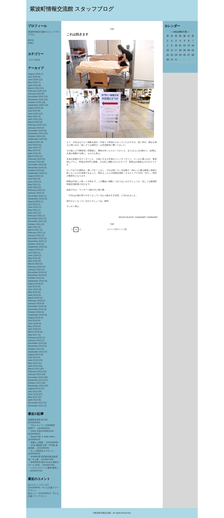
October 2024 (34, 136)
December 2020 (35, 238)
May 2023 (32, 184)
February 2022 (35, 215)
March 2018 (33, 332)
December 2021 (35, 218)
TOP (112, 29)
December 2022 (35, 196)
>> (80, 229)
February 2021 (35, 232)
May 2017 (32, 335)
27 (188, 55)
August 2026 (34, 74)
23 (172, 55)
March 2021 (33, 230)
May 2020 (32, 258)
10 (176, 45)
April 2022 (33, 213)
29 (167, 59)
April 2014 (33, 366)
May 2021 (32, 227)
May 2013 (32, 397)
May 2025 (32, 116)
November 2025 (35, 99)
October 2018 (34, 312)
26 (184, 55)
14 (193, 45)
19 (184, 50)
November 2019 (35, 275)
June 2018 (33, 323)
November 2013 (35, 380)
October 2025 (34, 102)
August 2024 (34, 142)
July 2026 (32, 77)
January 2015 (34, 340)
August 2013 (34, 388)
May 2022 (32, 210)
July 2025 (32, 111)
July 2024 (32, 145)
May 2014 (32, 363)
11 (180, 45)
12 (184, 45)
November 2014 (35, 346)
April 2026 (33, 85)
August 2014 (34, 354)
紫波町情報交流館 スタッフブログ (72, 9)
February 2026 (35, 91)
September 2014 (36, 352)
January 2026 (34, 94)
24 (176, 55)
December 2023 (35, 164)
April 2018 (33, 329)
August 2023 (34, 176)
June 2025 (33, 113)
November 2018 (35, 309)
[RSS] (30, 40)
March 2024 (33, 156)
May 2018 (32, 326)
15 (167, 50)
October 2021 (34, 224)
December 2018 (35, 306)
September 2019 (36, 281)
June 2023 (33, 182)
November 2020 (35, 241)
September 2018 (36, 315)
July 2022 (32, 204)
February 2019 (35, 300)
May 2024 (32, 150)
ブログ (31, 60)
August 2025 (34, 108)
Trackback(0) (152, 217)
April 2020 (33, 261)
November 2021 (35, 221)
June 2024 (33, 147)
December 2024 (35, 130)
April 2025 (33, 119)
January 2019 (34, 303)
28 (193, 55)
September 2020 (36, 247)
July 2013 (32, 391)
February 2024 (35, 159)
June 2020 (33, 255)
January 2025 (34, 128)
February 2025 (35, 125)
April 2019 (33, 295)
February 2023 (35, 190)
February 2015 (35, 337)
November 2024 (35, 133)
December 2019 (35, 272)
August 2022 (34, 201)
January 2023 (34, 193)
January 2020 (34, 269)
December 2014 (35, 343)
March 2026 (33, 88)
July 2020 (32, 252)
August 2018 (34, 317)
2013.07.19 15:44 (126, 217)
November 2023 (35, 167)
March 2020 (33, 264)
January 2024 (34, 162)
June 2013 (33, 394)
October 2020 (34, 244)
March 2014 (33, 369)
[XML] (30, 43)
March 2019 (33, 298)
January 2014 (34, 374)
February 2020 (35, 267)
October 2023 (34, 170)
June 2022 (33, 207)
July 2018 (32, 320)
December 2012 (35, 402)
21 (193, 50)
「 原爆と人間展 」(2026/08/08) (43, 442)
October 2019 (34, 278)
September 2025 (36, 105)
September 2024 (36, 139)
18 (180, 50)
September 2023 (36, 173)
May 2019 (32, 292)
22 (167, 55)
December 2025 (35, 96)
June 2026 (33, 79)
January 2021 (34, 235)
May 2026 (32, 82)
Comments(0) (140, 217)
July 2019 (32, 286)
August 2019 (34, 284)
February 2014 (35, 371)
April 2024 (33, 153)
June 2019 (33, 289)
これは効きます (77, 34)
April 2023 (33, 187)
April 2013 (33, 400)
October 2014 (34, 349)
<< (72, 229)
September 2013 (36, 386)
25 (180, 55)
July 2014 (32, 357)
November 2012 (35, 405)
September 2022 (36, 199)
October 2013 (34, 383)
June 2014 (33, 360)
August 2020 (34, 249)
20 (188, 50)
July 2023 (32, 179)
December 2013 (35, 377)
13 (188, 45)
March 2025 (33, 122)
